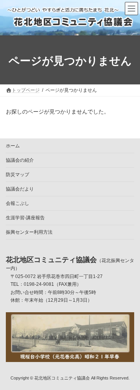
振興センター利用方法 (29, 232)
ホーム (13, 146)
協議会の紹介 (20, 160)
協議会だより (20, 189)
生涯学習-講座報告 (25, 217)
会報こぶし (17, 203)
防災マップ (17, 174)
